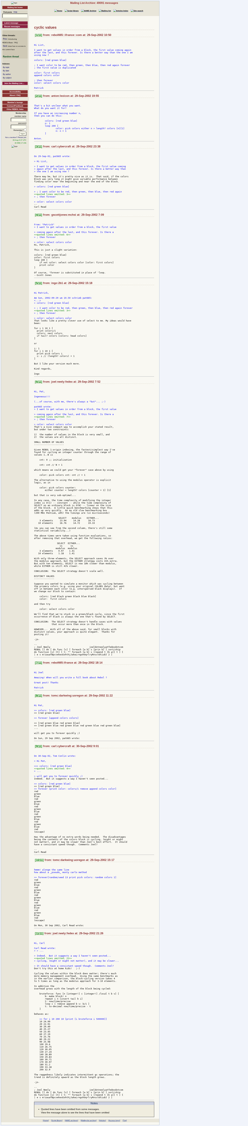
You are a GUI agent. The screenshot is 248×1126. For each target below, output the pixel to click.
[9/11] (38, 746)
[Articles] (102, 1120)
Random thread (11, 56)
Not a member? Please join (15, 137)
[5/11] (38, 283)
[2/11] (38, 95)
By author (7, 74)
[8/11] (38, 695)
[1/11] (38, 35)
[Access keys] (114, 1120)
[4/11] (38, 214)
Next (5, 46)
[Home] (14, 3)
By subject (7, 78)
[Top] (125, 1120)
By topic (6, 67)
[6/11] (38, 381)
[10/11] (39, 860)
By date (6, 71)
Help (15, 12)
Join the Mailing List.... (14, 83)
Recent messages (12, 26)
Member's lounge (15, 102)
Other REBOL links (15, 109)
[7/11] (38, 662)
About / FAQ (15, 95)
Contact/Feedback (15, 106)
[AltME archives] (71, 1120)
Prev (5, 39)
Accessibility (15, 92)
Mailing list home (15, 7)
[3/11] (38, 146)
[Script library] (56, 1120)
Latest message (11, 23)
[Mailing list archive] (89, 1120)
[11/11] (39, 933)
